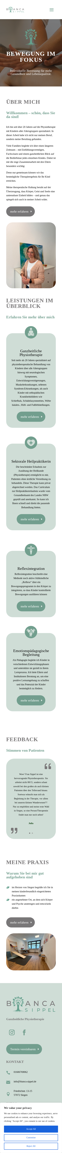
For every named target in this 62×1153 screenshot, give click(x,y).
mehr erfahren (19, 211)
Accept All (31, 1129)
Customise (31, 1137)
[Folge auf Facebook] (24, 1032)
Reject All (31, 1146)
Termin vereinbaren (23, 1049)
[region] (31, 1128)
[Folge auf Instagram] (11, 1032)
